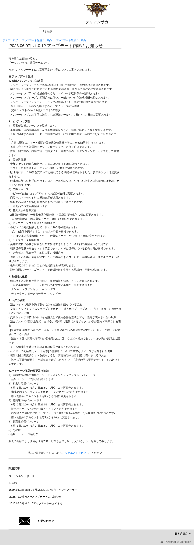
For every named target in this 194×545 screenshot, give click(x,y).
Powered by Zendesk (178, 541)
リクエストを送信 (75, 452)
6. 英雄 (13, 483)
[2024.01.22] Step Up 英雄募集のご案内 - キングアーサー (43, 489)
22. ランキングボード (21, 476)
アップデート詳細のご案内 (37, 40)
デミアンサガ (10, 40)
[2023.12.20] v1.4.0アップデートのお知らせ (35, 496)
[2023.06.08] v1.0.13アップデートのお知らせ (36, 503)
